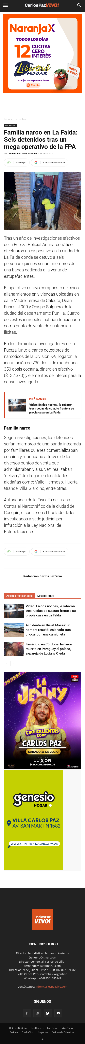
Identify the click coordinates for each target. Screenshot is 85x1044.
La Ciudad (52, 1028)
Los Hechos (19, 119)
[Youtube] (58, 1013)
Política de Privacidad (63, 1032)
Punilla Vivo (28, 1032)
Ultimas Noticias (18, 1028)
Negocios (43, 1032)
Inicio (7, 119)
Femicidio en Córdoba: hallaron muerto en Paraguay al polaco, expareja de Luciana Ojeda (49, 648)
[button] (79, 5)
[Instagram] (37, 1013)
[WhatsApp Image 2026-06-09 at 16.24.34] (42, 768)
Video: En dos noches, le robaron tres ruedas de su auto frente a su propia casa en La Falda (51, 408)
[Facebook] (27, 1013)
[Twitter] (48, 1013)
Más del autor (45, 595)
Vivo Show (67, 1028)
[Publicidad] (42, 53)
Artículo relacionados (19, 595)
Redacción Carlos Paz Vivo (23, 153)
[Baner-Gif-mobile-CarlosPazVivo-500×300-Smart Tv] (33, 868)
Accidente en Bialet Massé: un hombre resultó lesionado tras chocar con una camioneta (48, 629)
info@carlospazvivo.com (51, 986)
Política (14, 1032)
